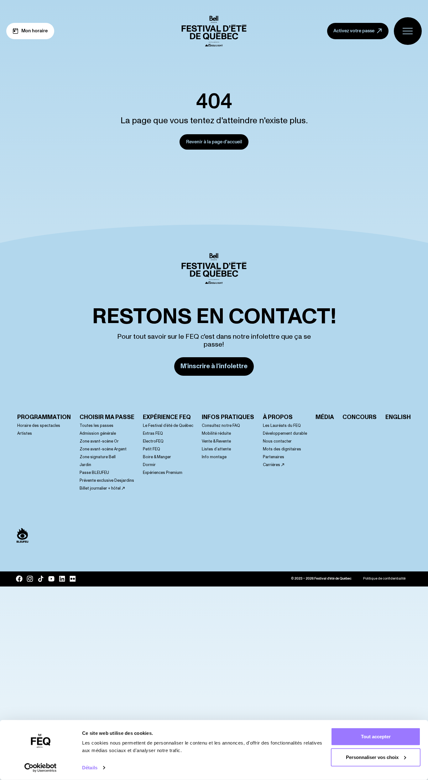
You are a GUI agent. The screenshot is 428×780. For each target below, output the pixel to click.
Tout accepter (376, 736)
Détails (89, 767)
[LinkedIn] (62, 579)
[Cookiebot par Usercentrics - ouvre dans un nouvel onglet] (40, 767)
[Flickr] (73, 579)
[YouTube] (51, 579)
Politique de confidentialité (384, 578)
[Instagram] (30, 579)
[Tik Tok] (41, 579)
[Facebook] (19, 579)
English (398, 417)
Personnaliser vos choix (372, 757)
